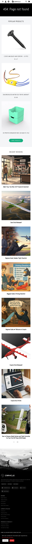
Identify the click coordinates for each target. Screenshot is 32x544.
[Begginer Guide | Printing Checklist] (16, 276)
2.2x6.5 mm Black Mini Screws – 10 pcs (16, 56)
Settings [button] (5, 540)
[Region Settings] (8, 1)
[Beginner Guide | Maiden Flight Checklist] (16, 241)
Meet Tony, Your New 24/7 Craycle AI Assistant (16, 187)
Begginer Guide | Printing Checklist (16, 294)
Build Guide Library (4, 505)
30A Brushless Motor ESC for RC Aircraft (16, 94)
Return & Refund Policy (5, 514)
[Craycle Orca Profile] (16, 383)
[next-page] (17, 442)
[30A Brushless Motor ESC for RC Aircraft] (16, 77)
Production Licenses (5, 525)
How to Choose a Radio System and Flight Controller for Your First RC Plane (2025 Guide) (16, 437)
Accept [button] (11, 540)
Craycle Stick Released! (16, 365)
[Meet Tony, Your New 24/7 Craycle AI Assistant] (16, 169)
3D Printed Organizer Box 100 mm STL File (16, 133)
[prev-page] (14, 442)
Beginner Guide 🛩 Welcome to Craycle (16, 329)
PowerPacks (3, 503)
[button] (26, 1)
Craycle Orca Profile (16, 401)
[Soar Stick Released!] (16, 205)
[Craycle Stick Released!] (16, 348)
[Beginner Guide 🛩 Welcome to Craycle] (16, 312)
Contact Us (3, 510)
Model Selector (4, 497)
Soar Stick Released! (16, 222)
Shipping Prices (4, 512)
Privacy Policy (3, 516)
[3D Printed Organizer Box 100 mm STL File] (16, 116)
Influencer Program (5, 523)
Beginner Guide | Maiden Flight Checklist (16, 258)
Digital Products (4, 499)
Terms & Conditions (4, 518)
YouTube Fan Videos (5, 527)
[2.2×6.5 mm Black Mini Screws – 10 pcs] (16, 39)
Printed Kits (3, 501)
